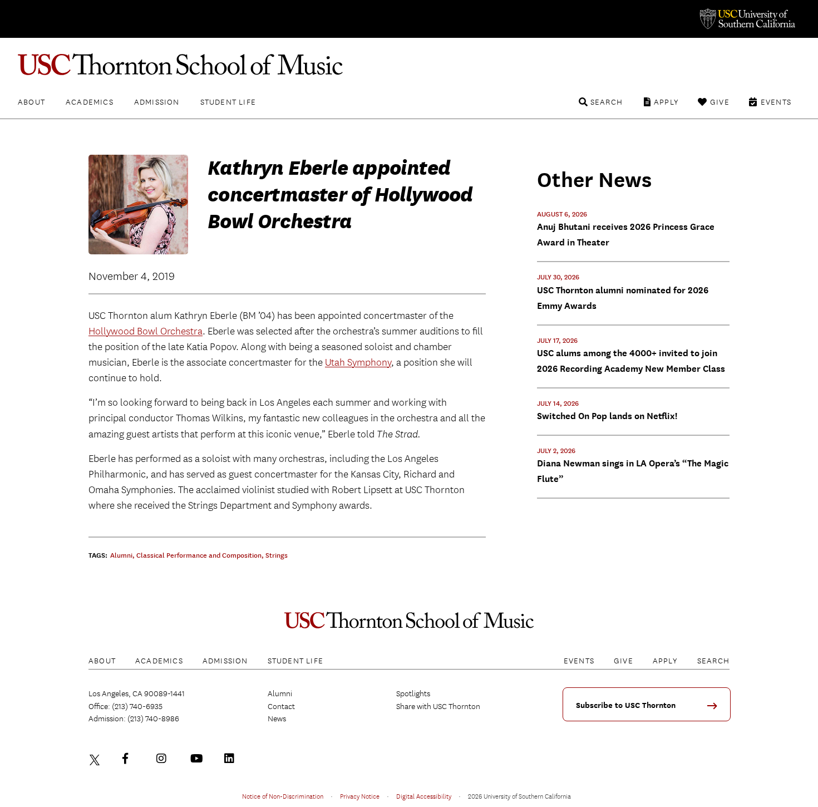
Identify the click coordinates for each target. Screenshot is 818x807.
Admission (157, 102)
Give (720, 102)
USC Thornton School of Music (409, 64)
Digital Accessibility (423, 795)
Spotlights (413, 693)
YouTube (198, 758)
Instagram (164, 758)
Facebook (130, 758)
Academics (90, 102)
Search (606, 102)
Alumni (280, 693)
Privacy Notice (360, 795)
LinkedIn (232, 758)
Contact (281, 706)
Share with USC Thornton (438, 706)
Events (776, 102)
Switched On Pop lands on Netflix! (607, 416)
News (277, 718)
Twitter (96, 758)
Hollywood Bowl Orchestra (145, 331)
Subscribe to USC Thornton (626, 705)
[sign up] (716, 709)
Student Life (228, 102)
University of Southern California (746, 19)
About (31, 102)
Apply (666, 102)
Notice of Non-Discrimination (282, 795)
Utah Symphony (358, 362)
